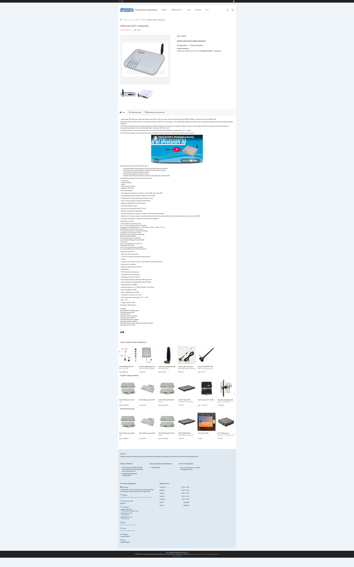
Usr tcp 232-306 (203, 433)
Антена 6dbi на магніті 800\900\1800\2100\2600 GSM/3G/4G (186, 369)
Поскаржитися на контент (197, 554)
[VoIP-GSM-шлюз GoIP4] (147, 389)
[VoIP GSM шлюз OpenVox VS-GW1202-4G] (226, 422)
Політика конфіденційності (212, 554)
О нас (189, 10)
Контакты (198, 10)
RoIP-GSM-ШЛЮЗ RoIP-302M (167, 401)
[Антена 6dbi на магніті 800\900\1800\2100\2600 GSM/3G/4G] (187, 355)
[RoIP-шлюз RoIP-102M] (206, 389)
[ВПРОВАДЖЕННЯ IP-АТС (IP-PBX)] (128, 355)
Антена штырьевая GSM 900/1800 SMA (167, 368)
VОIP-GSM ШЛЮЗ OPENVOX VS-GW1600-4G (186, 402)
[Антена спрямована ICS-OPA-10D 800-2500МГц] (147, 355)
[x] (123, 332)
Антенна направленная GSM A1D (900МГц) (225, 401)
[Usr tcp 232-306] (206, 422)
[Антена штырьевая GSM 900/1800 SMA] (167, 355)
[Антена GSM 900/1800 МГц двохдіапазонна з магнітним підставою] (206, 355)
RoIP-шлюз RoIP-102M (206, 400)
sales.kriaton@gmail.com (127, 530)
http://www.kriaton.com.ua (128, 525)
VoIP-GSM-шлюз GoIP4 (147, 400)
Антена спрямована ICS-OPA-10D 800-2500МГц (147, 368)
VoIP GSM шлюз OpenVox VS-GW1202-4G (226, 434)
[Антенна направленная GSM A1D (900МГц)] (226, 389)
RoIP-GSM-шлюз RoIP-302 (127, 401)
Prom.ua (186, 552)
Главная (164, 10)
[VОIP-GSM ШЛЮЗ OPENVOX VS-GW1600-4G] (187, 389)
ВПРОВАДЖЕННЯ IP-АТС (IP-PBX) (126, 368)
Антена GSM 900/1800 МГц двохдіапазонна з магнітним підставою (205, 369)
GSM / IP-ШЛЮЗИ (140, 20)
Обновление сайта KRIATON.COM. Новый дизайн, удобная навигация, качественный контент (132, 469)
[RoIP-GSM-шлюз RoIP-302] (128, 389)
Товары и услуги (176, 10)
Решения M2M (155, 467)
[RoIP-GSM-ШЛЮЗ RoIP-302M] (167, 389)
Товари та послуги (128, 20)
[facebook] (121, 332)
